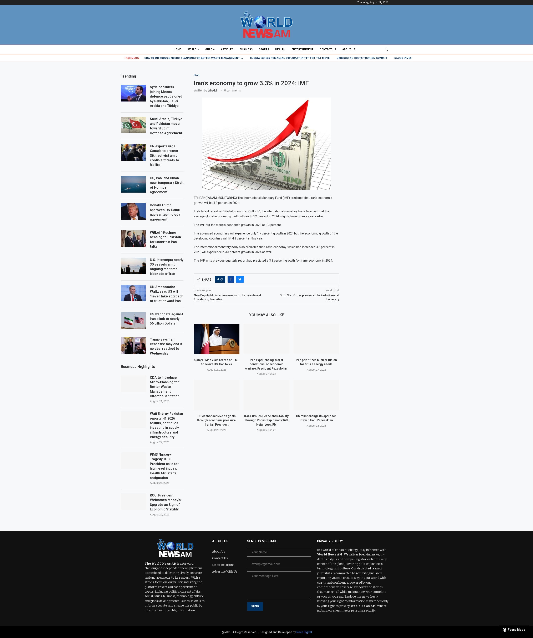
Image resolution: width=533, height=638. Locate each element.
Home (177, 49)
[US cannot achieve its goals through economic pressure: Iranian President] (216, 395)
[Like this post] (221, 279)
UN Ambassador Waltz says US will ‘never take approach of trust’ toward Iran (166, 294)
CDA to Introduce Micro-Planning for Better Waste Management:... (193, 58)
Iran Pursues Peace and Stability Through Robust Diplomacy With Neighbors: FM (266, 420)
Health (280, 49)
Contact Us (328, 49)
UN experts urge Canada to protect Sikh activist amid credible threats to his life (164, 155)
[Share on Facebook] (231, 279)
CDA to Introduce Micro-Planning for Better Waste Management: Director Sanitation (164, 387)
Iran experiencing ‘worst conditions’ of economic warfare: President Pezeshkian (266, 364)
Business (246, 49)
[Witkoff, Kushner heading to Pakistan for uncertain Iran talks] (133, 238)
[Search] (386, 49)
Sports (264, 49)
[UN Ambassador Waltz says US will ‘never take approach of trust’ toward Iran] (133, 293)
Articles (227, 49)
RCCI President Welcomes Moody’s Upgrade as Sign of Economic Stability (165, 502)
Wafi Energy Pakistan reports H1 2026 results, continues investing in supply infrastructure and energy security (166, 425)
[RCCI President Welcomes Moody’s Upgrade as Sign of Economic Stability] (133, 501)
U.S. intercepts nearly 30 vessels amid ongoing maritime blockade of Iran (166, 267)
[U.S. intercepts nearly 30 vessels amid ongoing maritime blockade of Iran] (133, 266)
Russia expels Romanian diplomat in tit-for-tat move (290, 58)
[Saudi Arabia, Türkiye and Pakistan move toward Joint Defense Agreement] (133, 125)
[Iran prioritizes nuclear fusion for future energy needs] (316, 339)
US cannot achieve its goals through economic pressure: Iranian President (217, 420)
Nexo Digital (304, 632)
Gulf (208, 49)
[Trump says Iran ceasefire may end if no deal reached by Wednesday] (133, 345)
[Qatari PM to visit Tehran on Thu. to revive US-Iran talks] (216, 339)
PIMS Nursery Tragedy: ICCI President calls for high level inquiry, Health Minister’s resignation (164, 466)
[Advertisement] (381, 100)
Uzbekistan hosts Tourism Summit (362, 58)
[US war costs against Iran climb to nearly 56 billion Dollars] (133, 320)
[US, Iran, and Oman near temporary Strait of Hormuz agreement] (133, 184)
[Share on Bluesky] (240, 279)
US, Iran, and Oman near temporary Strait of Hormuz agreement (166, 185)
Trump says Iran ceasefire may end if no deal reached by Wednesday (166, 346)
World (192, 49)
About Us (348, 49)
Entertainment (302, 49)
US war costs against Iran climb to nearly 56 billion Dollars (166, 319)
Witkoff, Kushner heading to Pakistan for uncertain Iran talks (165, 239)
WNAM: (212, 90)
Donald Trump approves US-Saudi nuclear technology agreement (165, 212)
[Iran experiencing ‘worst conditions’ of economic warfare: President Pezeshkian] (266, 339)
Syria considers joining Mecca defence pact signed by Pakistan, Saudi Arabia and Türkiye (166, 96)
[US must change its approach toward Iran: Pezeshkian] (316, 395)
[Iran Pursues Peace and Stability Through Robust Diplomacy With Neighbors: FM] (266, 395)
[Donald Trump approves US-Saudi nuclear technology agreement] (133, 211)
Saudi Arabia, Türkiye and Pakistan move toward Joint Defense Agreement (166, 126)
